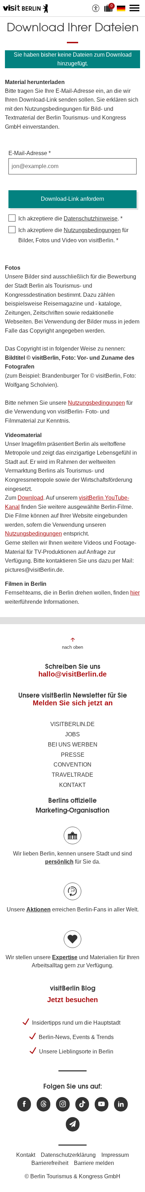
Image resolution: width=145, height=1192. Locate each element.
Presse (72, 755)
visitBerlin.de (72, 724)
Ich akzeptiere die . (68, 219)
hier (135, 593)
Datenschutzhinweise (91, 219)
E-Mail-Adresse (27, 153)
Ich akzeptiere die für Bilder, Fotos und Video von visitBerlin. (73, 235)
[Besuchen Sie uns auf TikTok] (82, 1104)
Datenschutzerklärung (68, 1155)
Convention (72, 765)
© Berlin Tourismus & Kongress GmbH (72, 1176)
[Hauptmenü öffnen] (134, 8)
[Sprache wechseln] (122, 8)
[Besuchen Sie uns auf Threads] (43, 1104)
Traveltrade (72, 775)
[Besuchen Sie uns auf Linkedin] (121, 1104)
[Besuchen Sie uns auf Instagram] (63, 1104)
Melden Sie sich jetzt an (73, 703)
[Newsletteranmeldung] (73, 1124)
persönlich (59, 862)
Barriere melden (94, 1163)
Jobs (72, 734)
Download (30, 498)
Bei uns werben (72, 745)
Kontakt (72, 785)
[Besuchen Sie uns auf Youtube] (101, 1104)
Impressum (115, 1155)
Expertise (64, 957)
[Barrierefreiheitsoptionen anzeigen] (95, 8)
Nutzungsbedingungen (92, 230)
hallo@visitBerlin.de (72, 674)
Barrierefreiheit (49, 1163)
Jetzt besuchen (72, 1000)
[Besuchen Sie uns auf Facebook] (24, 1104)
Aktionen (38, 909)
